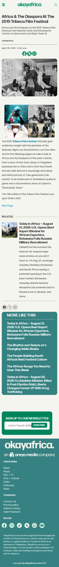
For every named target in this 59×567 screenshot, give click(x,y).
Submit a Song (11, 508)
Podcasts (8, 485)
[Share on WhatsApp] (34, 53)
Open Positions (11, 511)
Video (6, 481)
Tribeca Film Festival (24, 141)
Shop (6, 488)
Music (6, 471)
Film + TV (8, 475)
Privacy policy (11, 505)
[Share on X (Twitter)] (29, 53)
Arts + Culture (11, 478)
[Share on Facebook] (24, 53)
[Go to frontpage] (29, 4)
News (6, 468)
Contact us (9, 501)
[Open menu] (3, 4)
